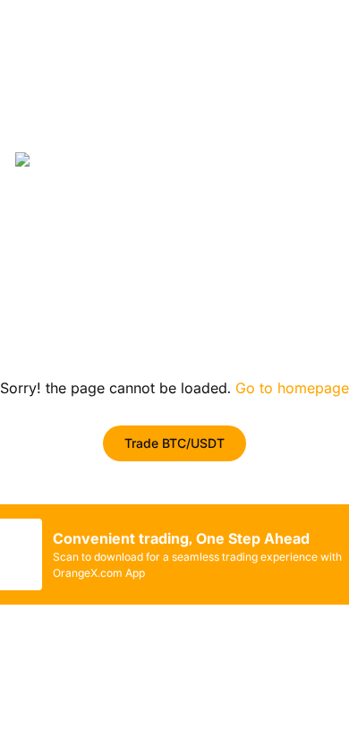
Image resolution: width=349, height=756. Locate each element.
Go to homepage (292, 388)
